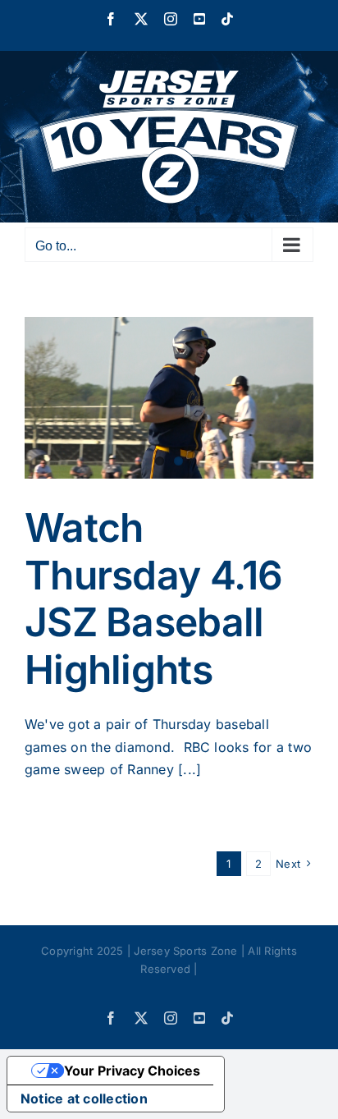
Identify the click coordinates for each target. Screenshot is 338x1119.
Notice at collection (84, 1098)
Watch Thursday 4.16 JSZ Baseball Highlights (154, 598)
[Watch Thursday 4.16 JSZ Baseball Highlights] (169, 398)
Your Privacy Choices (132, 1070)
